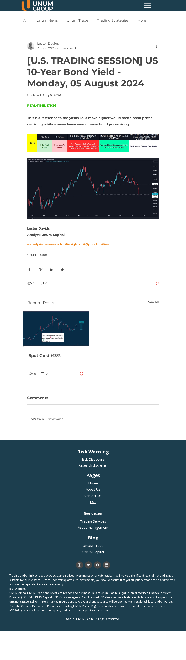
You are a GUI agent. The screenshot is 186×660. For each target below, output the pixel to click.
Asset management (93, 527)
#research (53, 244)
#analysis (35, 244)
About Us (93, 489)
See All (153, 302)
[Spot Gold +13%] (56, 329)
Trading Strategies (112, 20)
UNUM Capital (93, 552)
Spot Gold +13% (45, 355)
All (25, 20)
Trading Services (93, 521)
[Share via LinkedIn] (51, 269)
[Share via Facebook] (29, 269)
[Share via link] (63, 269)
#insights (72, 244)
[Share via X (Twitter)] (40, 269)
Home (93, 483)
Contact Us (93, 495)
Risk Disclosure (93, 459)
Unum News (47, 20)
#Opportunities (96, 244)
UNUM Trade (93, 545)
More (141, 20)
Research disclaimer (93, 465)
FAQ (93, 501)
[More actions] (156, 46)
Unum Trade (77, 20)
